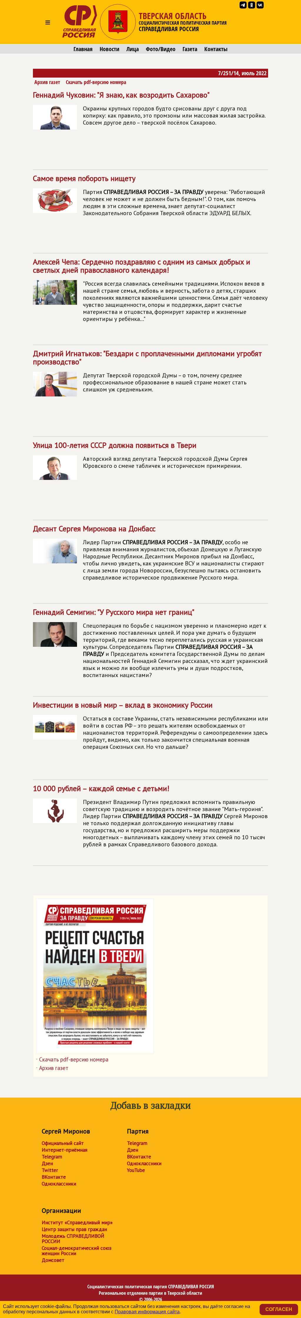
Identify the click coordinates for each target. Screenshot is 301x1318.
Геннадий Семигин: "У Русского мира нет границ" (150, 643)
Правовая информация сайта (147, 1311)
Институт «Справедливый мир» (77, 1222)
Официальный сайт (63, 1143)
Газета (190, 49)
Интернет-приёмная (64, 1150)
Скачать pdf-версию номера (96, 82)
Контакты (216, 49)
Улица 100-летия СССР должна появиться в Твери (140, 455)
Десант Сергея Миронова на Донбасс (148, 552)
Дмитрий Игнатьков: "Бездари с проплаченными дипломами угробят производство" (147, 371)
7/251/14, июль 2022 (242, 73)
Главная (83, 49)
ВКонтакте (54, 1177)
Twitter (50, 1170)
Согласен (278, 1309)
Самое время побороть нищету (149, 195)
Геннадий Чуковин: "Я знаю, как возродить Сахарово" (149, 108)
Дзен (47, 1163)
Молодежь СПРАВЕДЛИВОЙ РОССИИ (73, 1238)
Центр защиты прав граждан (74, 1229)
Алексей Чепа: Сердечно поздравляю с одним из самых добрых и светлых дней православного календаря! (150, 290)
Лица (132, 49)
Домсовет (53, 1260)
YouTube (136, 1170)
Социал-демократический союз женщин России (76, 1250)
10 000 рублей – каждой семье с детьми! (150, 815)
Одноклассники (59, 1183)
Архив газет (47, 82)
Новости (109, 49)
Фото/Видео (160, 49)
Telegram (52, 1156)
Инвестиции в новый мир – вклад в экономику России (150, 725)
